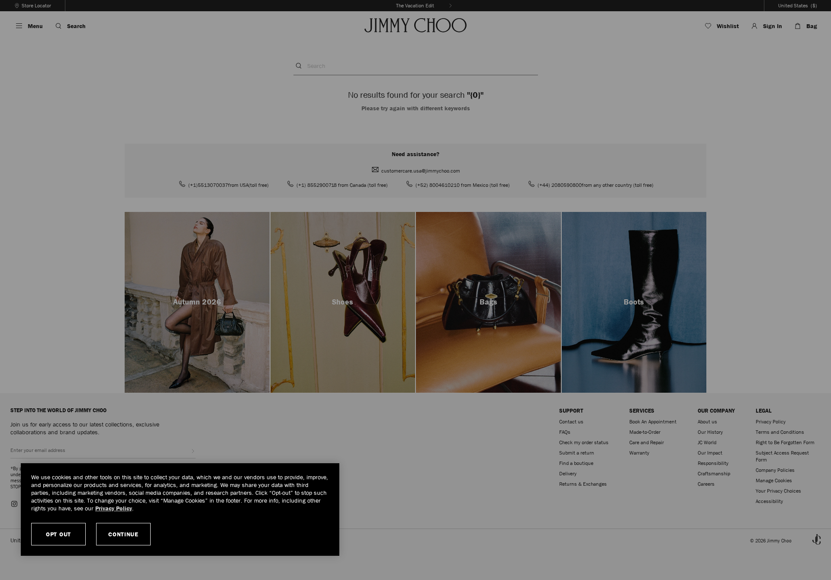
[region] (180, 509)
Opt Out (58, 534)
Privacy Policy (113, 508)
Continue (123, 534)
